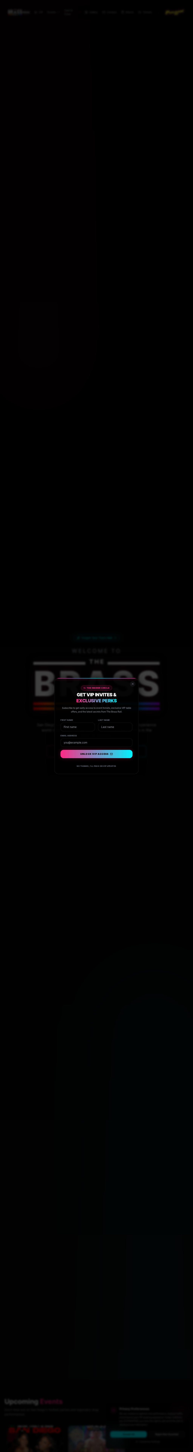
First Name (67, 720)
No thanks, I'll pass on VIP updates (96, 766)
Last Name (104, 720)
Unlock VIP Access (94, 753)
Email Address (69, 735)
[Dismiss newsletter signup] (133, 684)
